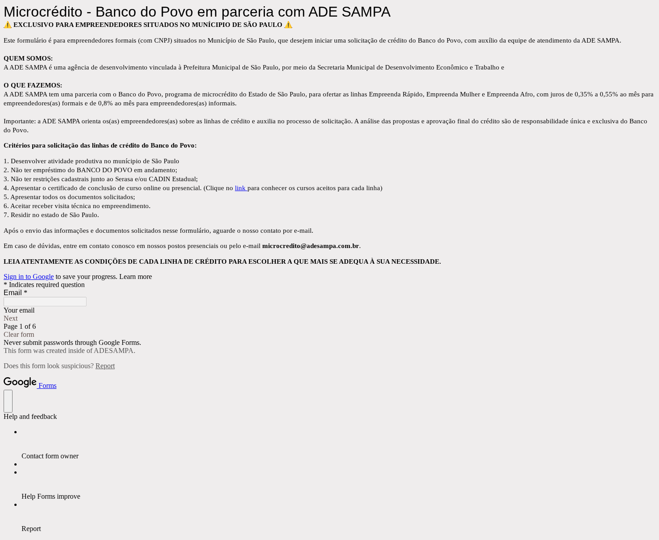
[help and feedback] (8, 401)
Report (105, 366)
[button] (329, 318)
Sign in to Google (29, 276)
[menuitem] (338, 444)
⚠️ (8, 24)
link (241, 188)
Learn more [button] (135, 276)
